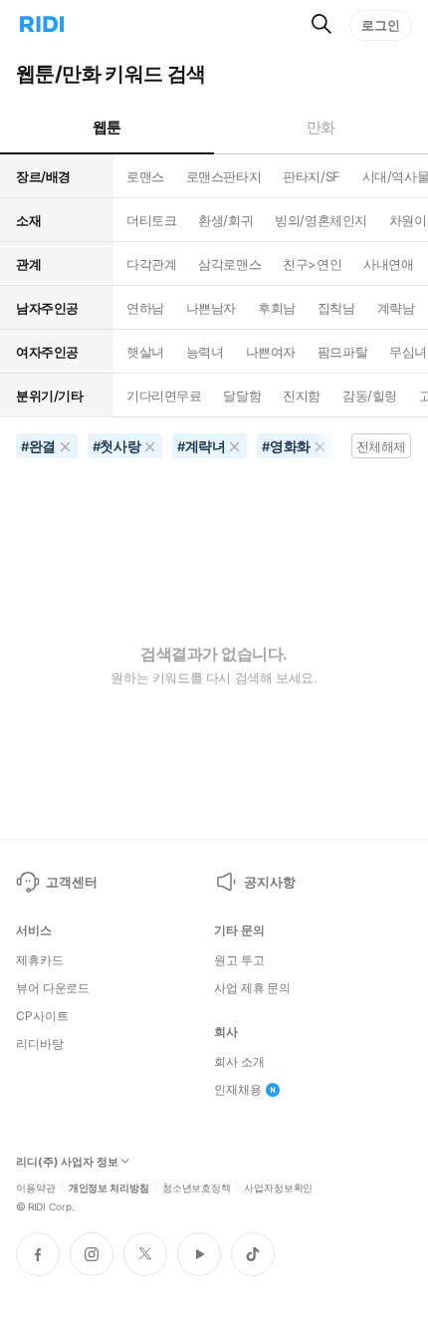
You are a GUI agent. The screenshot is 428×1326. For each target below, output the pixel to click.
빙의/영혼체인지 (321, 220)
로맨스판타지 (223, 176)
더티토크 (151, 220)
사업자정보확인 (278, 1187)
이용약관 (36, 1187)
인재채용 (238, 1090)
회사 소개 (239, 1062)
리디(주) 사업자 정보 (67, 1162)
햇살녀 (145, 352)
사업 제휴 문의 (252, 988)
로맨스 (145, 176)
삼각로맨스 (229, 264)
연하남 (145, 308)
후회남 (277, 308)
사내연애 (388, 264)
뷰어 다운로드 (53, 988)
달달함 (242, 395)
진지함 (302, 395)
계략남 (396, 308)
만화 (321, 127)
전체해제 (381, 446)
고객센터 (71, 882)
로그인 (380, 25)
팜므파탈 (342, 352)
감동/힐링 (369, 395)
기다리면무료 (163, 395)
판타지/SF (311, 176)
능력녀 (205, 352)
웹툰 (107, 127)
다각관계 (151, 264)
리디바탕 (40, 1044)
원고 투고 (239, 960)
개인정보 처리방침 (109, 1187)
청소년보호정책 (196, 1187)
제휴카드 (40, 960)
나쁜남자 (211, 308)
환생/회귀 (225, 220)
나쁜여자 (271, 352)
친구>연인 (312, 264)
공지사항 (269, 882)
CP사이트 (42, 1016)
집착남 (336, 308)
